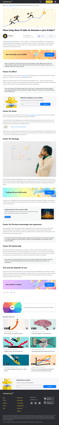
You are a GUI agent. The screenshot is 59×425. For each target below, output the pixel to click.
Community (19, 408)
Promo (4, 405)
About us (5, 403)
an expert (10, 41)
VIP (5, 400)
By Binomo (10, 35)
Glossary (19, 411)
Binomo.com (20, 397)
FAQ (4, 408)
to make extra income (33, 115)
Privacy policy (20, 403)
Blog (4, 397)
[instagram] (35, 403)
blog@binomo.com (33, 399)
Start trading (49, 1)
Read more (7, 217)
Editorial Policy (20, 405)
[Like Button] (4, 292)
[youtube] (39, 403)
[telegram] (31, 403)
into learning (26, 75)
